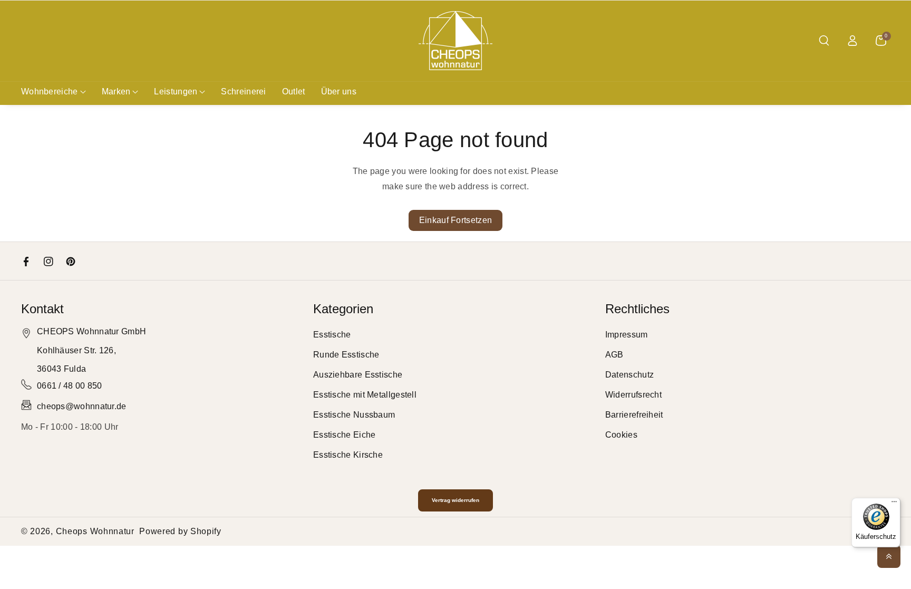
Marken (116, 91)
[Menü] (894, 504)
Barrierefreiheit (634, 414)
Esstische (332, 334)
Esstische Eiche (344, 434)
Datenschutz (629, 374)
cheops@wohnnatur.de (82, 406)
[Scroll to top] (888, 556)
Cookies (621, 434)
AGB (614, 354)
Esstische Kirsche (348, 454)
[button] (824, 41)
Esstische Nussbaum (354, 414)
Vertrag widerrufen (455, 500)
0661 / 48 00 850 (69, 385)
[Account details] (852, 41)
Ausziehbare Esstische (357, 374)
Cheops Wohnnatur (95, 531)
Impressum (626, 334)
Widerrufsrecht (633, 394)
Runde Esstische (346, 354)
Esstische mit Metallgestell (364, 394)
